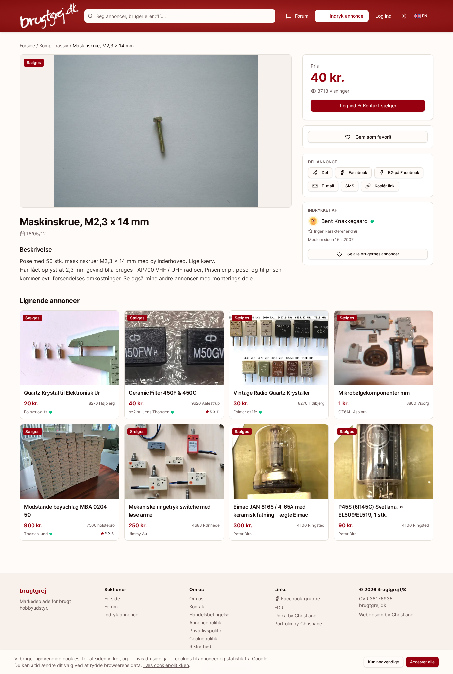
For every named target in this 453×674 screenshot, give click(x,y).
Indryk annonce (346, 16)
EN (424, 15)
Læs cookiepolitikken (166, 665)
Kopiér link (385, 185)
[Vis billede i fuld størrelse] (155, 131)
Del (325, 172)
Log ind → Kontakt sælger (368, 105)
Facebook (358, 172)
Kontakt (197, 606)
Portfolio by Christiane (298, 623)
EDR (278, 607)
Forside (27, 45)
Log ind (383, 16)
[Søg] (90, 16)
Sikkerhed (200, 646)
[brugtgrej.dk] (49, 16)
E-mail (328, 185)
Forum (301, 16)
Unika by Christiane (295, 615)
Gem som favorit (373, 137)
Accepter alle (422, 661)
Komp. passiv (53, 45)
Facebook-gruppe (300, 598)
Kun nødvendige (383, 661)
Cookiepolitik (203, 638)
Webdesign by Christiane (386, 614)
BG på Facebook (403, 172)
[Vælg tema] (404, 16)
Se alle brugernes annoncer (373, 254)
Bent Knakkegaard (344, 221)
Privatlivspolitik (205, 630)
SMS (349, 185)
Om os (196, 598)
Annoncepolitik (205, 622)
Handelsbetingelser (210, 614)
